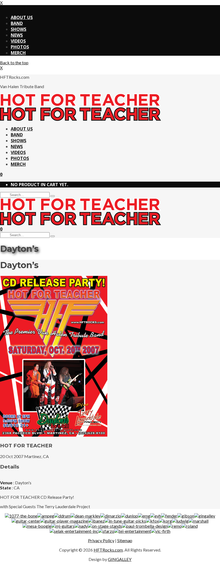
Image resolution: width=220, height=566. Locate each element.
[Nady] (81, 525)
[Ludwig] (180, 520)
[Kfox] (152, 520)
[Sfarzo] (106, 531)
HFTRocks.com (108, 549)
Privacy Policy (101, 540)
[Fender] (169, 515)
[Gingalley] (204, 515)
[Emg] (144, 515)
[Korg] (165, 520)
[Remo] (175, 525)
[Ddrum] (62, 515)
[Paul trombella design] (145, 525)
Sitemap (124, 540)
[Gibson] (185, 515)
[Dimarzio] (110, 515)
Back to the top (14, 62)
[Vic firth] (160, 531)
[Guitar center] (26, 520)
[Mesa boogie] (37, 525)
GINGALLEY (119, 559)
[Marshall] (198, 520)
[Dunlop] (129, 515)
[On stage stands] (105, 525)
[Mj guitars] (63, 525)
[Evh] (155, 515)
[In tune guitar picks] (125, 520)
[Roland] (190, 525)
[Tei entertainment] (132, 531)
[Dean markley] (85, 515)
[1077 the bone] (21, 515)
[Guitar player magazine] (64, 520)
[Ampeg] (45, 515)
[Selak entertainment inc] (74, 531)
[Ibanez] (96, 520)
